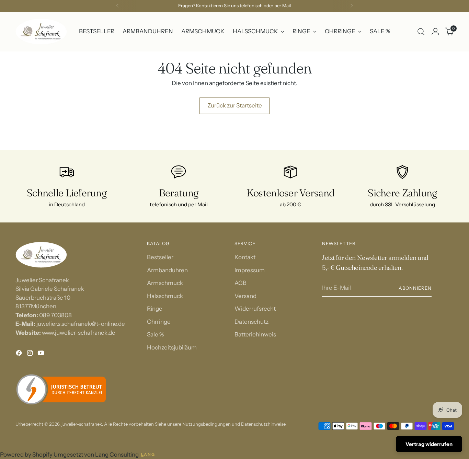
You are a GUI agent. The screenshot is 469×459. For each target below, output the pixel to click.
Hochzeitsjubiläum (172, 347)
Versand (245, 295)
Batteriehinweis (255, 334)
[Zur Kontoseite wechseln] (435, 31)
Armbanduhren (167, 270)
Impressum (250, 270)
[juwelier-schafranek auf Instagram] (30, 354)
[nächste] (351, 6)
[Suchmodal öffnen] (421, 31)
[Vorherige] (117, 6)
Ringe (154, 308)
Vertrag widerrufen (429, 444)
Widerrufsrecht (255, 308)
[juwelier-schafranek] (41, 32)
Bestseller (160, 257)
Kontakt (245, 257)
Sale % (155, 334)
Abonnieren (415, 288)
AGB (241, 282)
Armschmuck (165, 282)
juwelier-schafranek (81, 424)
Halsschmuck (165, 295)
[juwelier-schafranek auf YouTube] (41, 354)
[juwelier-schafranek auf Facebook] (19, 354)
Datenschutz (251, 321)
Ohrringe (159, 321)
